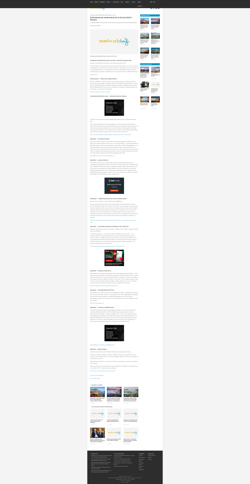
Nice (122, 2)
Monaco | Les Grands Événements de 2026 (155, 75)
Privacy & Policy (139, 477)
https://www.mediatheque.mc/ (97, 303)
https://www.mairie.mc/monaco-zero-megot (100, 92)
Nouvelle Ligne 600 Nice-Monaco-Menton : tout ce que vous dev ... (144, 75)
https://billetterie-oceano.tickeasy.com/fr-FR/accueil (102, 155)
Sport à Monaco (142, 457)
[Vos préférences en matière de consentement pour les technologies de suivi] (247, 481)
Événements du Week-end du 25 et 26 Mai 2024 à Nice (114, 439)
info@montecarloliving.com (126, 476)
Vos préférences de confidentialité (125, 480)
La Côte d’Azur (116, 2)
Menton (127, 2)
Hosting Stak (133, 477)
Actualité (96, 2)
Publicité (149, 457)
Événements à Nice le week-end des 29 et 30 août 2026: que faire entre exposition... (130, 400)
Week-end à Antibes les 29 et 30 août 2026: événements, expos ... (155, 56)
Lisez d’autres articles (95, 378)
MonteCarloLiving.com (126, 479)
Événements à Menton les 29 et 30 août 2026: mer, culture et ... (155, 41)
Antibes (139, 2)
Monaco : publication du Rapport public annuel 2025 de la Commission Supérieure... (97, 440)
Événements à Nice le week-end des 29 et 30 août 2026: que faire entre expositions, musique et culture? (100, 464)
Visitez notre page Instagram (96, 375)
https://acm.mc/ (93, 74)
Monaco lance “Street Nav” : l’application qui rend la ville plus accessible (130, 440)
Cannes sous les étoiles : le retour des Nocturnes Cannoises (96, 421)
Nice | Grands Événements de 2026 (154, 104)
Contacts (140, 6)
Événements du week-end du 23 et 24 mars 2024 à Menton (130, 420)
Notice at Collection (125, 482)
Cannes (133, 2)
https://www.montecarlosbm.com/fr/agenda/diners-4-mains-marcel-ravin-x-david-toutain (110, 134)
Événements (102, 2)
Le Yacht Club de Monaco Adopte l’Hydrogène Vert (113, 420)
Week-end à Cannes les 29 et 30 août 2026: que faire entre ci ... (144, 56)
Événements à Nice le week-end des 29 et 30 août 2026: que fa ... (144, 41)
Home (91, 2)
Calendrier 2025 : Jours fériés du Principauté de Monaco (154, 90)
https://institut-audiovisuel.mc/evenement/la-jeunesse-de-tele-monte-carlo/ (107, 246)
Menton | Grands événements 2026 (144, 104)
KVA (126, 477)
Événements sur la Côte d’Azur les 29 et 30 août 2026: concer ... (144, 26)
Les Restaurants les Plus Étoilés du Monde (144, 90)
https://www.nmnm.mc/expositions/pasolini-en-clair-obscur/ (104, 285)
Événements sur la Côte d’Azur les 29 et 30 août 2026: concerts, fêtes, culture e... (97, 400)
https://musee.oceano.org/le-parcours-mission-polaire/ (102, 371)
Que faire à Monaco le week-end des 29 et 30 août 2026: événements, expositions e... (114, 400)
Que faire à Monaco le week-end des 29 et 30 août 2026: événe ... (155, 26)
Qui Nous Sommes (151, 455)
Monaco (108, 2)
